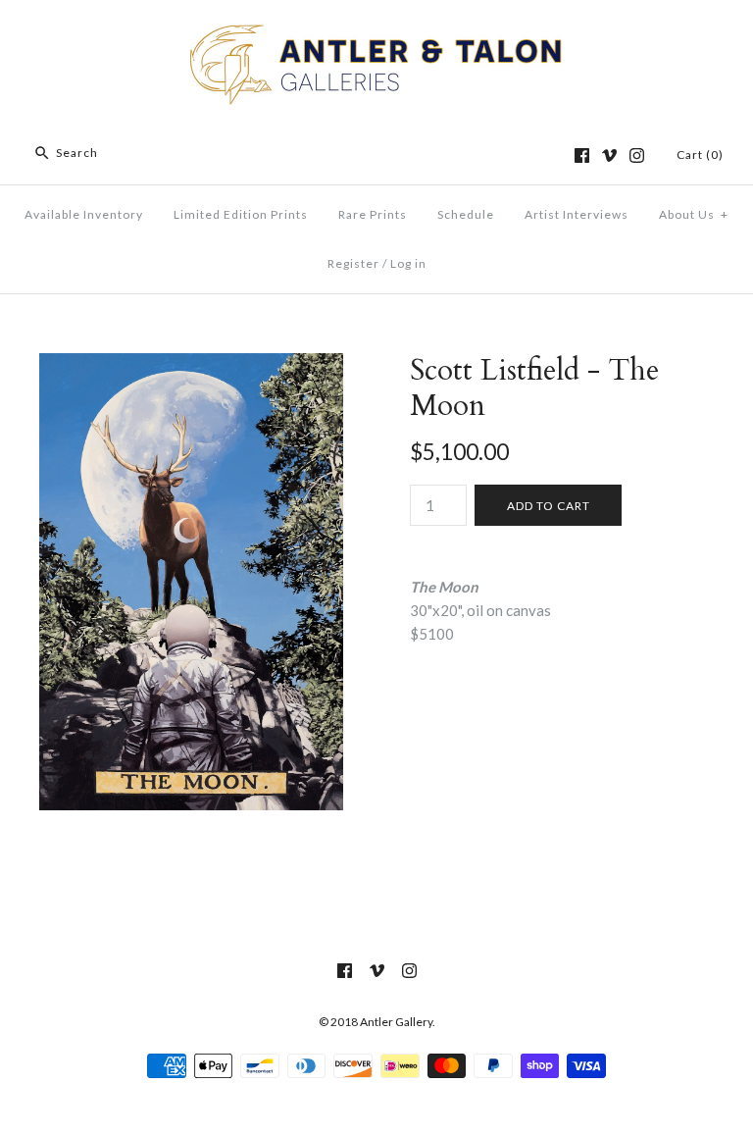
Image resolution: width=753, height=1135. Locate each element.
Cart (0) (700, 154)
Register (353, 263)
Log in (408, 263)
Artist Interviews (576, 214)
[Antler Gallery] (376, 31)
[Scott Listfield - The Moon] (191, 365)
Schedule (465, 214)
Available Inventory (84, 214)
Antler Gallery (396, 1021)
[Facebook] (582, 155)
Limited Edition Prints (241, 214)
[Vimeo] (609, 155)
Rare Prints (372, 214)
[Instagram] (636, 155)
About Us (693, 214)
